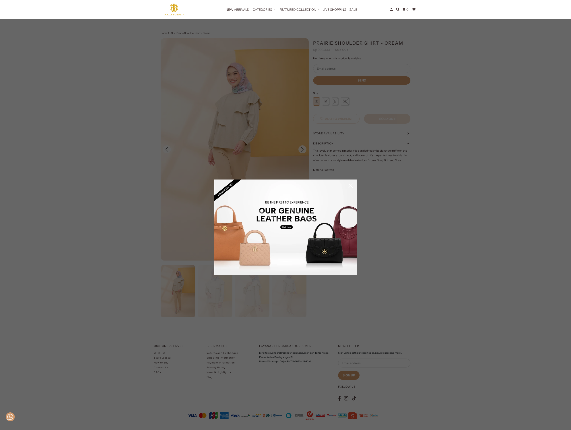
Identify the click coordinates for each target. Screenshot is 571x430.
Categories (262, 10)
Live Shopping (334, 10)
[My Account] (392, 9)
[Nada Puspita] (174, 9)
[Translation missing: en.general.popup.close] (350, 186)
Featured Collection (297, 10)
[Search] (398, 9)
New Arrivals (237, 10)
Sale (353, 10)
